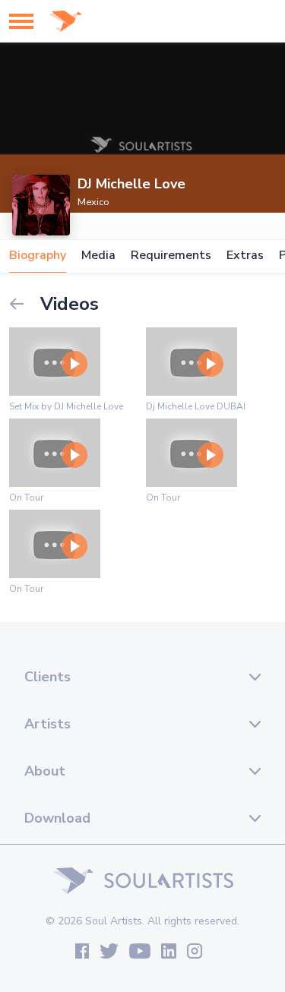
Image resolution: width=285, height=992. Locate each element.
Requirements (171, 256)
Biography (37, 256)
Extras (245, 256)
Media (98, 256)
